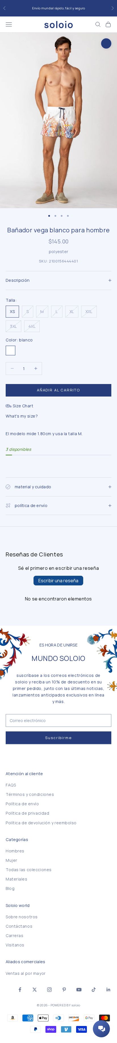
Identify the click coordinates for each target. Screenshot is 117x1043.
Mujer (11, 860)
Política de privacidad (27, 813)
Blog (10, 888)
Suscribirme (58, 737)
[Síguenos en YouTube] (79, 989)
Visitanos (15, 945)
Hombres (15, 851)
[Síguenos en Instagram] (49, 989)
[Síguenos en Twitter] (34, 989)
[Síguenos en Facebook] (20, 989)
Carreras (14, 935)
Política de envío (22, 803)
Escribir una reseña (58, 580)
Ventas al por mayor (26, 973)
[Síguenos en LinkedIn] (108, 989)
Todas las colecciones (29, 869)
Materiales (17, 879)
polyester (58, 251)
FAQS (11, 785)
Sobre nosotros (22, 916)
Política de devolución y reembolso (41, 822)
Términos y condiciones (30, 794)
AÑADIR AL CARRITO (58, 390)
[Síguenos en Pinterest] (64, 989)
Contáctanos (19, 926)
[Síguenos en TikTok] (94, 989)
